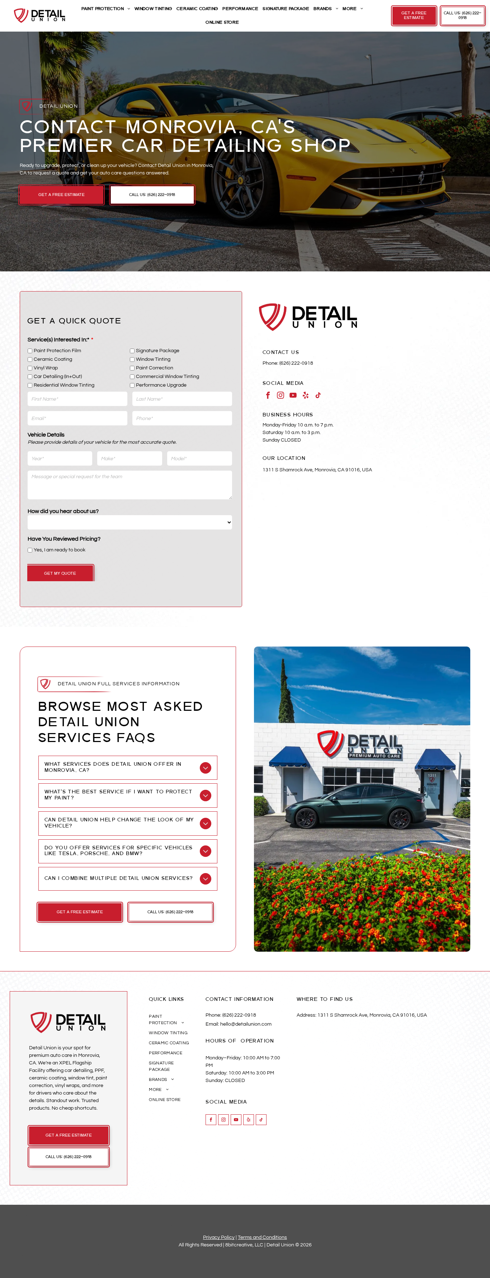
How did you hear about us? (63, 511)
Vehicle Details (46, 435)
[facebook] (268, 396)
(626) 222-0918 (296, 363)
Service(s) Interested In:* (58, 339)
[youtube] (293, 396)
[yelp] (305, 396)
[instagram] (280, 396)
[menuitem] (105, 9)
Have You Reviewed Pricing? (64, 539)
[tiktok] (318, 396)
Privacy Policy (219, 1237)
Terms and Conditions (262, 1237)
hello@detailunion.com (246, 1024)
